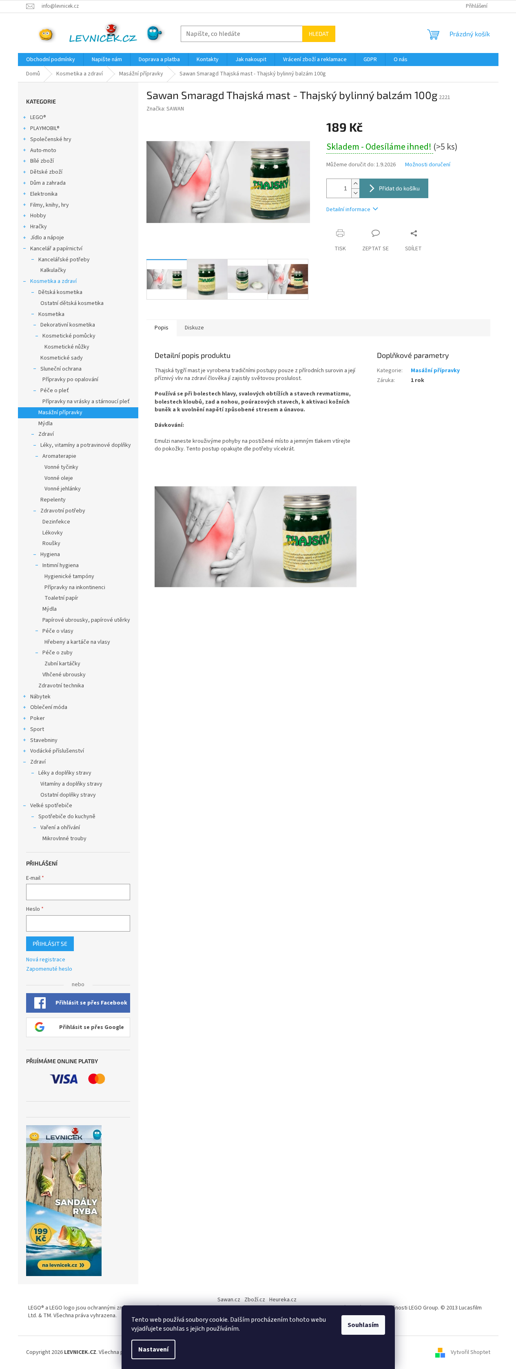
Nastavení (153, 1349)
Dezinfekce (56, 522)
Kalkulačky (53, 270)
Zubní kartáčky (62, 664)
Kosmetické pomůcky (68, 336)
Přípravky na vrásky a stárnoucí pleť (86, 401)
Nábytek (40, 697)
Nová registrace (45, 960)
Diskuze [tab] (194, 328)
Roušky (51, 543)
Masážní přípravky (60, 412)
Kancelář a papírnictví (56, 249)
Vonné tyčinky (61, 467)
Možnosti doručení (427, 165)
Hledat (319, 33)
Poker (37, 718)
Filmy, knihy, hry (49, 205)
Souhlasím (363, 1324)
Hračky (38, 227)
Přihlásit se (50, 943)
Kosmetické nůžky (66, 347)
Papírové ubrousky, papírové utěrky (86, 620)
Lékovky (52, 533)
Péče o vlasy (57, 631)
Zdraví (46, 434)
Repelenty (53, 500)
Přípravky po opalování (70, 379)
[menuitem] (50, 59)
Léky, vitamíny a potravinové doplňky (85, 445)
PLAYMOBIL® (45, 128)
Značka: (165, 109)
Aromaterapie (59, 456)
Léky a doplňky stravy (64, 773)
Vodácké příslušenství (57, 751)
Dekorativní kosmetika (67, 325)
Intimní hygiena (60, 565)
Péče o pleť (54, 390)
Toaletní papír (61, 598)
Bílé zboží (42, 161)
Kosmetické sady (61, 358)
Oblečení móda (48, 707)
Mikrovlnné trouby (64, 839)
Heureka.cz (283, 1300)
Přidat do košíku (399, 188)
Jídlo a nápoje (47, 238)
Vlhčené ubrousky (64, 675)
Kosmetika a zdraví (53, 281)
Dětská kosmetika (60, 292)
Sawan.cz (228, 1300)
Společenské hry (50, 139)
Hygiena (50, 554)
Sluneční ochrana (61, 369)
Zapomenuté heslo (49, 969)
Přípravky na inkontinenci (74, 587)
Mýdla (45, 424)
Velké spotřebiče (51, 806)
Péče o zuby (57, 653)
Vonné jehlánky (62, 489)
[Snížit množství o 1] (355, 193)
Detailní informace (348, 209)
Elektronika (44, 194)
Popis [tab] (161, 328)
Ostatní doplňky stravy (68, 795)
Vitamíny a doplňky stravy (71, 784)
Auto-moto (43, 150)
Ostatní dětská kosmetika (72, 303)
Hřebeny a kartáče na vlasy (77, 642)
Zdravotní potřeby (62, 511)
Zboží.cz (254, 1300)
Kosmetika (51, 314)
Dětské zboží (46, 172)
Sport (37, 729)
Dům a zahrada (48, 183)
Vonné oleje (58, 478)
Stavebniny (44, 740)
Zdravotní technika (61, 686)
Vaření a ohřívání (60, 828)
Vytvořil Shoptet (470, 1352)
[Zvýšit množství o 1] (355, 183)
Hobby (38, 216)
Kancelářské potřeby (64, 260)
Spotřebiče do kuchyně (66, 817)
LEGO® (38, 117)
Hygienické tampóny (69, 576)
